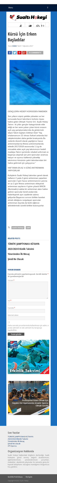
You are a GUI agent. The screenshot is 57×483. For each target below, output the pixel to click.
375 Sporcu (12, 446)
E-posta (11, 308)
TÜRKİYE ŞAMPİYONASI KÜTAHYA (23, 243)
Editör (14, 46)
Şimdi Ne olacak (16, 259)
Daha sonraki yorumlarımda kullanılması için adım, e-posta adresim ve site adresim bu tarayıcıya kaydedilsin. (28, 327)
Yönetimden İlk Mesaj (18, 253)
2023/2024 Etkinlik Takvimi (21, 248)
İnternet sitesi (13, 315)
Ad (9, 300)
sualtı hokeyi (18, 227)
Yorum (11, 280)
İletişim (29, 477)
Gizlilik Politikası (15, 477)
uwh (28, 227)
